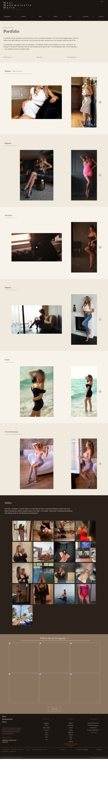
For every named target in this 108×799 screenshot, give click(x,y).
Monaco (71, 734)
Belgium (71, 723)
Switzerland (71, 732)
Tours (70, 16)
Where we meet (46, 727)
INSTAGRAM (94, 732)
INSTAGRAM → (72, 57)
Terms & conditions (82, 749)
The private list (93, 727)
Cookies (98, 749)
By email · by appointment (93, 730)
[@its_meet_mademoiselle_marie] (67, 638)
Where (55, 16)
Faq (46, 739)
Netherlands (71, 725)
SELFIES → (40, 57)
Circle (46, 737)
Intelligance (7, 16)
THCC (15, 757)
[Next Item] (100, 102)
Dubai (70, 737)
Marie (9, 8)
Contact (101, 16)
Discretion (86, 16)
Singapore (70, 741)
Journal (46, 734)
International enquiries (93, 725)
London (71, 730)
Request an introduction (93, 723)
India (71, 739)
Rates (40, 16)
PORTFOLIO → (8, 57)
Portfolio (23, 16)
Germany (71, 727)
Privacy (63, 749)
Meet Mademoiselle (17, 4)
